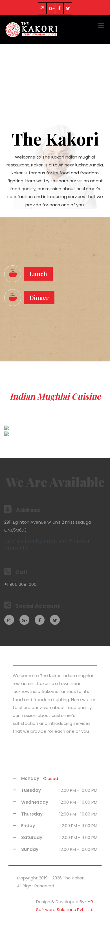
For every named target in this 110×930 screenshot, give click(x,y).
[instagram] (42, 8)
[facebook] (59, 8)
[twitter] (67, 8)
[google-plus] (51, 8)
